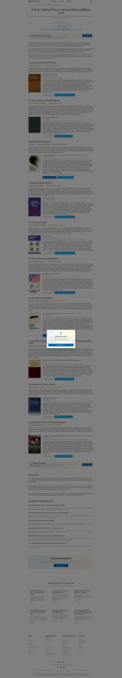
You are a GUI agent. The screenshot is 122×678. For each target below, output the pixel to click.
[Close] (74, 331)
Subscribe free (60, 345)
